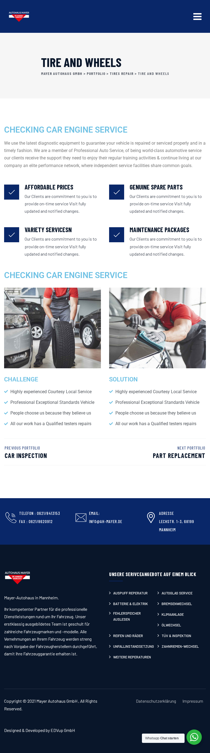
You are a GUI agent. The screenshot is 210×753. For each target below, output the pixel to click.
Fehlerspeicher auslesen (127, 616)
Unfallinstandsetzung (133, 646)
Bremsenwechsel (177, 604)
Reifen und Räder (128, 636)
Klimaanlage (173, 614)
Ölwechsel (171, 625)
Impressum (192, 701)
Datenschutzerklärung (156, 701)
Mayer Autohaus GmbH (57, 701)
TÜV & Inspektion (176, 636)
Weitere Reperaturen (132, 657)
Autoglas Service (177, 593)
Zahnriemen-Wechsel (180, 646)
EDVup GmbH (63, 730)
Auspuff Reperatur (130, 593)
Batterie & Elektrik (130, 604)
